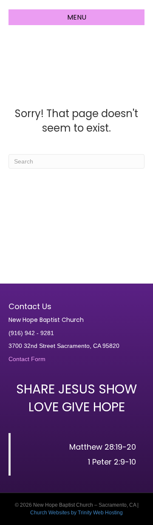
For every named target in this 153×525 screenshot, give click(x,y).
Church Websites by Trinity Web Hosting (76, 513)
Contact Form (26, 359)
